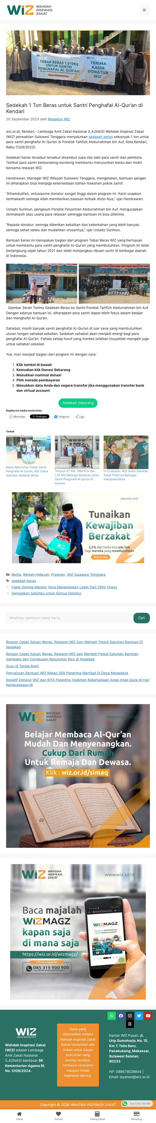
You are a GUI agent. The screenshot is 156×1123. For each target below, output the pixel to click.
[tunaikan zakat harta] (78, 562)
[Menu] (144, 10)
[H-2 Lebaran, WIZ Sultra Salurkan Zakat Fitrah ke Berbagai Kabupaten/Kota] (126, 452)
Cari (141, 618)
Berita (16, 575)
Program (58, 575)
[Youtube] (148, 1016)
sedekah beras (101, 137)
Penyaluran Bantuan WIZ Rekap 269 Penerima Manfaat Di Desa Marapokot (67, 673)
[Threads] (130, 1024)
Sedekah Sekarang (78, 403)
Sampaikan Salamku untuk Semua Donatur (46, 593)
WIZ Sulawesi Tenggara (86, 575)
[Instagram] (130, 1016)
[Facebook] (121, 1016)
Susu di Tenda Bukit (22, 666)
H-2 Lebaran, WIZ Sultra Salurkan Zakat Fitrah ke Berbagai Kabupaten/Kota (126, 475)
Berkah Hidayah (36, 575)
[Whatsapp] (112, 1016)
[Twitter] (139, 1016)
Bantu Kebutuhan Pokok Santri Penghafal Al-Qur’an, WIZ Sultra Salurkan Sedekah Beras (27, 471)
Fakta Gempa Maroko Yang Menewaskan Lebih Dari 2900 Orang (64, 587)
